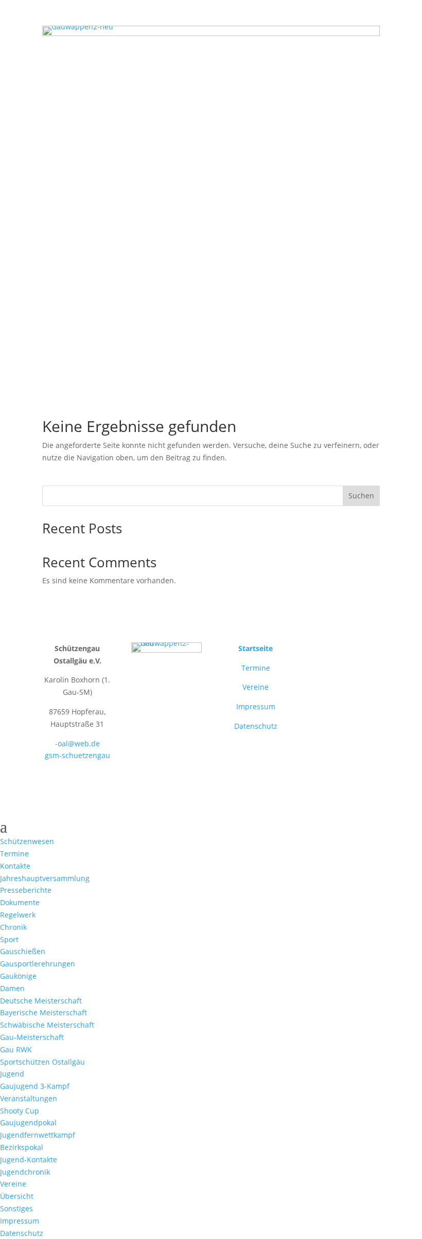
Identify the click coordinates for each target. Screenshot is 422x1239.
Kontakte (15, 866)
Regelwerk (18, 915)
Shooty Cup (19, 1111)
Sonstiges (16, 1208)
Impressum (255, 706)
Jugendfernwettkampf (37, 1135)
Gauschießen (22, 951)
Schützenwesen (27, 841)
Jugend (12, 1074)
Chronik (13, 927)
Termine (255, 668)
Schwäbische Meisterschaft (47, 1025)
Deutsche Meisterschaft (41, 1000)
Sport (9, 939)
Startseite (255, 648)
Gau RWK (16, 1049)
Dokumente (20, 902)
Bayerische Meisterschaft (43, 1012)
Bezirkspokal (21, 1147)
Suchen (361, 495)
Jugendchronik (25, 1172)
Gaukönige (18, 976)
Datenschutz (255, 726)
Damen (12, 988)
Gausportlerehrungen (37, 963)
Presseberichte (25, 890)
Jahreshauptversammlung (45, 878)
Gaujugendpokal (28, 1122)
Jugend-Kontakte (28, 1159)
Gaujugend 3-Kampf (34, 1086)
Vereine (255, 687)
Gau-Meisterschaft (32, 1037)
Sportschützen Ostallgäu (42, 1062)
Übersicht (16, 1196)
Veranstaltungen (28, 1098)
